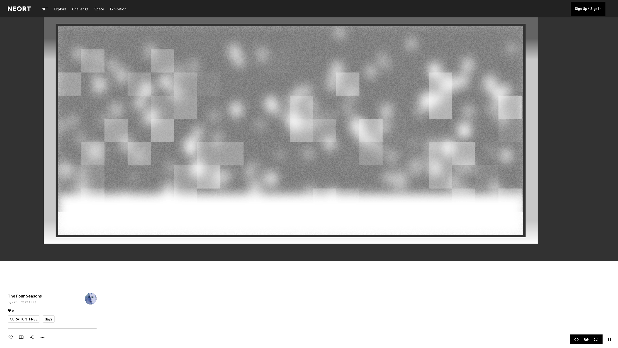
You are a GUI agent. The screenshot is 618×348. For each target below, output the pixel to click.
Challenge (80, 9)
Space (99, 9)
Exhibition (118, 9)
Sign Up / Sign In (588, 9)
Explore (60, 9)
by (13, 302)
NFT (45, 9)
